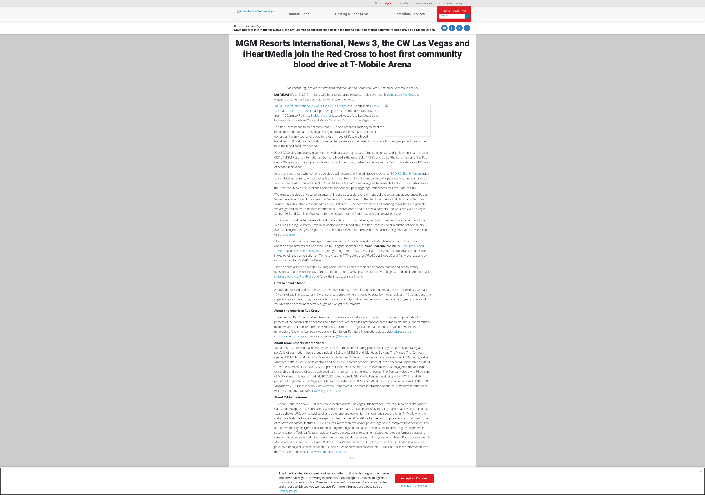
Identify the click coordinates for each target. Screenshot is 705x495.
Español (404, 3)
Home (237, 26)
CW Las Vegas (337, 106)
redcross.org (400, 332)
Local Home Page (253, 26)
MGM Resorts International (292, 106)
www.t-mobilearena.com (330, 452)
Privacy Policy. (288, 491)
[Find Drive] (467, 16)
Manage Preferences (414, 485)
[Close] (701, 471)
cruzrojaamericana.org (289, 336)
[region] (352, 481)
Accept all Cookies (414, 478)
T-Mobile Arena (321, 116)
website (290, 235)
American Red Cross (402, 95)
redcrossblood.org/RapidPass (293, 276)
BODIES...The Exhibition (405, 174)
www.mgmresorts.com (328, 391)
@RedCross (343, 336)
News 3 (317, 106)
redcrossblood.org (314, 251)
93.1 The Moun (298, 111)
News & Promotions (426, 3)
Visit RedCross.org (453, 3)
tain (310, 111)
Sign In (388, 3)
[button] (376, 3)
